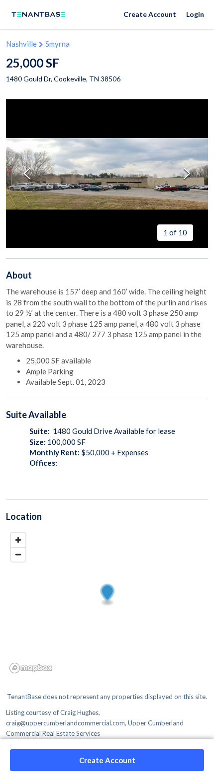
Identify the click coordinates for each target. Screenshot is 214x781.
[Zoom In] (18, 540)
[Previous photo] (27, 173)
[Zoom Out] (18, 554)
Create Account (149, 14)
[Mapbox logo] (31, 668)
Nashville (21, 43)
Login (195, 14)
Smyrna (57, 43)
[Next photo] (187, 173)
